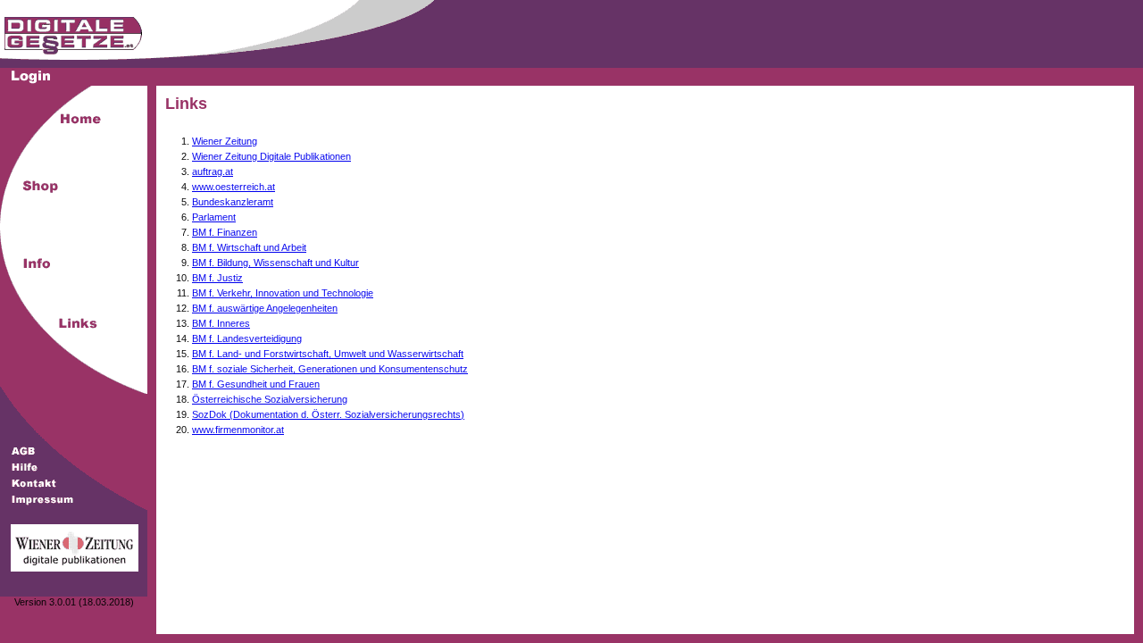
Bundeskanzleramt (232, 201)
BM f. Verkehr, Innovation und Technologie (282, 293)
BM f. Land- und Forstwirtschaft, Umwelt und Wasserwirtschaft (327, 353)
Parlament (214, 217)
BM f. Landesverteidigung (247, 338)
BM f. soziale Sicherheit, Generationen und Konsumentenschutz (330, 368)
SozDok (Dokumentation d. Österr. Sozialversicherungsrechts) (328, 414)
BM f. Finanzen (224, 232)
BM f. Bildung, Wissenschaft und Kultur (275, 262)
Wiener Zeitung (224, 141)
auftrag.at (212, 171)
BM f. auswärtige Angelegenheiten (265, 308)
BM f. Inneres (221, 323)
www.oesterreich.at (233, 186)
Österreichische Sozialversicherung (269, 399)
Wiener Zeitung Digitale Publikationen (271, 156)
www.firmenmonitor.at (238, 429)
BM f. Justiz (217, 277)
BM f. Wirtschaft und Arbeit (249, 247)
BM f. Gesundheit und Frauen (256, 384)
